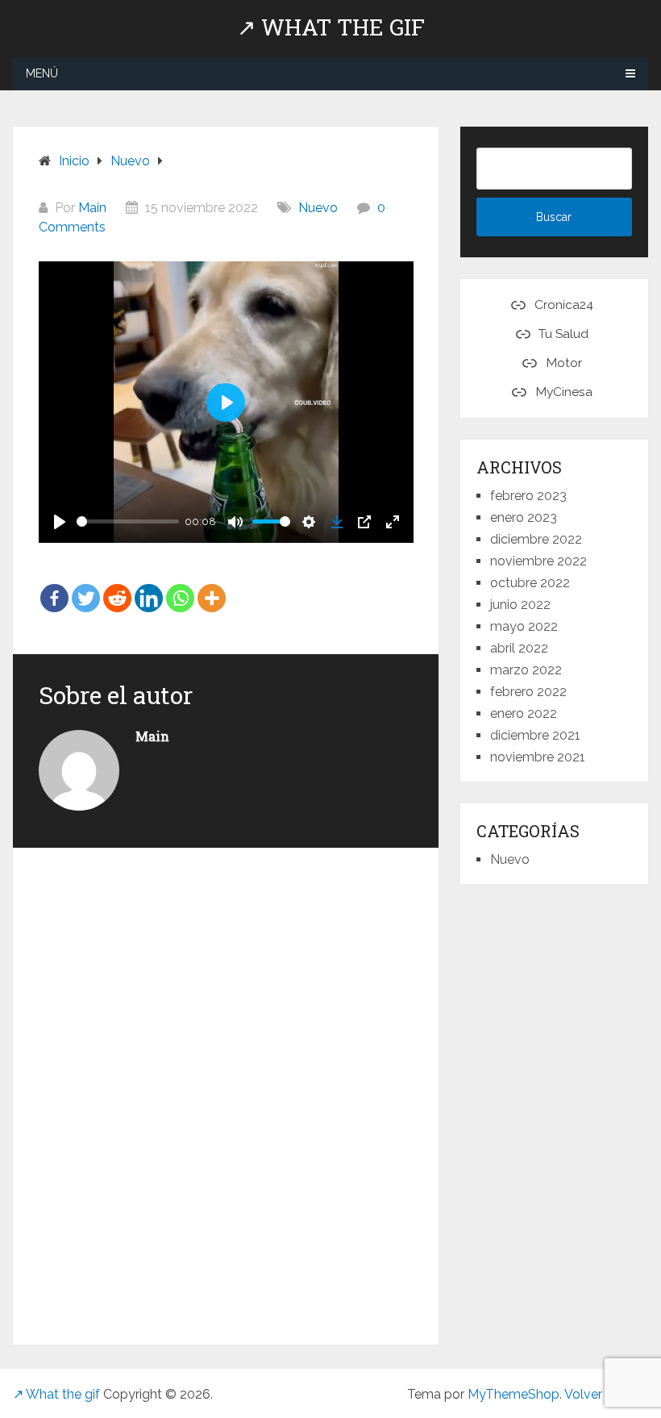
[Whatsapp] (180, 586)
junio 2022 (520, 604)
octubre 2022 (530, 582)
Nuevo (318, 207)
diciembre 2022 (536, 539)
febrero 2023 (528, 495)
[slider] (128, 521)
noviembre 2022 (538, 561)
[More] (211, 586)
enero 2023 (523, 517)
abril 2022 (519, 648)
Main (92, 207)
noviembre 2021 (537, 757)
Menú (42, 73)
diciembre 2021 (535, 735)
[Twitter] (86, 586)
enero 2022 (523, 713)
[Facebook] (54, 586)
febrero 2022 (528, 691)
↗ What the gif (331, 27)
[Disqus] (226, 1093)
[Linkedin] (149, 586)
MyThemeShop (513, 1394)
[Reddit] (117, 586)
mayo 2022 (524, 626)
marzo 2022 (526, 670)
